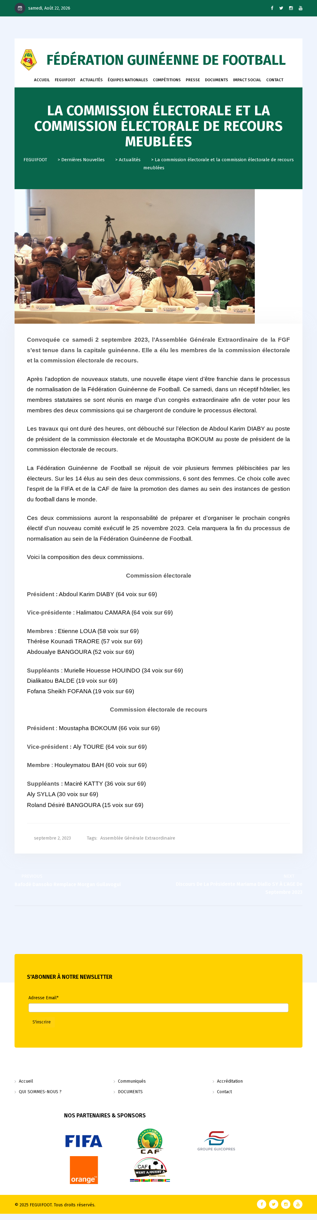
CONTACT (274, 80)
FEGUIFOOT (65, 80)
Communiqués (132, 1081)
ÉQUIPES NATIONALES (128, 80)
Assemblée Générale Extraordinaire (137, 838)
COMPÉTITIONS (167, 80)
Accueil (42, 80)
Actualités (91, 80)
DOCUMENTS (216, 80)
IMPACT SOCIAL (247, 80)
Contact (224, 1091)
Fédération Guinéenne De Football (166, 60)
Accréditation (230, 1081)
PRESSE (193, 80)
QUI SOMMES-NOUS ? (40, 1091)
